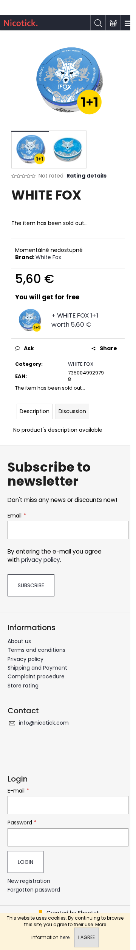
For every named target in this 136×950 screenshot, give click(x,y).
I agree (86, 937)
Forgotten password (34, 889)
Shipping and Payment (37, 668)
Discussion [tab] (72, 411)
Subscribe (31, 585)
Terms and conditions (36, 650)
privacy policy (40, 560)
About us (19, 641)
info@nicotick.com (44, 723)
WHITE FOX (80, 364)
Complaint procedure (36, 676)
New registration (29, 881)
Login (25, 862)
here (65, 937)
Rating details (86, 175)
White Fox (48, 257)
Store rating (23, 685)
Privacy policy (25, 659)
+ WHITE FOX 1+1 (74, 320)
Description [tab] (34, 411)
